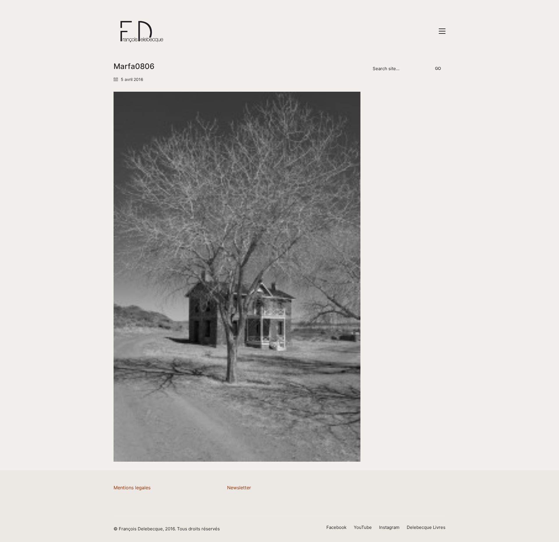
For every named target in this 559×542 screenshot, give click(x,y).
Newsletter (239, 487)
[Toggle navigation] (442, 31)
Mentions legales (132, 487)
